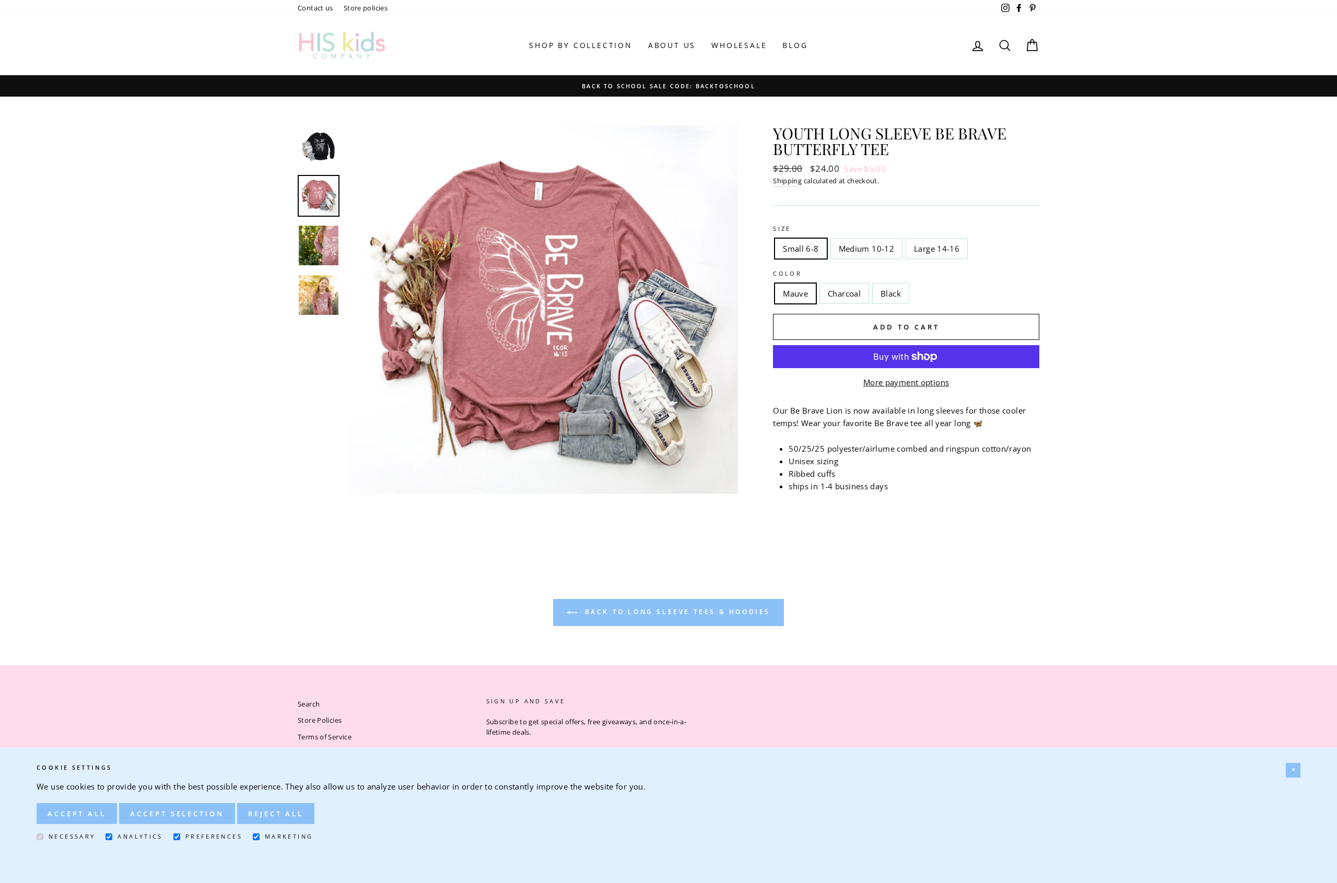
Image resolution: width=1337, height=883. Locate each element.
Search (309, 704)
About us (672, 45)
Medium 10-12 (867, 248)
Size (782, 228)
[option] (668, 85)
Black (891, 293)
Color (787, 273)
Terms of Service (324, 736)
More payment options (906, 382)
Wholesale (739, 45)
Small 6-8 (800, 248)
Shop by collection (580, 45)
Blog (794, 45)
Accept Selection (177, 813)
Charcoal (844, 293)
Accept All (77, 813)
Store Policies (320, 720)
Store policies (366, 8)
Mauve (795, 293)
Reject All (275, 813)
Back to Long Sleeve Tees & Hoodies (675, 611)
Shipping (787, 180)
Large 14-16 (936, 248)
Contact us (315, 8)
